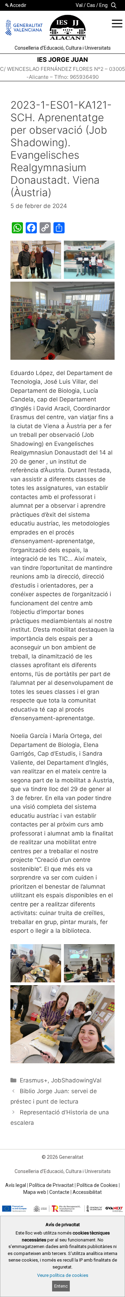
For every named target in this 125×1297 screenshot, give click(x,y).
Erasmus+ (34, 1080)
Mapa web (34, 1192)
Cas (91, 5)
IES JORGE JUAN (62, 59)
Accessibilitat (87, 1192)
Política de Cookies (97, 1185)
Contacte (59, 1192)
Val (79, 5)
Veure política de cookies (62, 1275)
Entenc (61, 1286)
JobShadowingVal (76, 1080)
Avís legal (15, 1185)
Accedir (18, 5)
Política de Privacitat (51, 1185)
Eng (103, 5)
